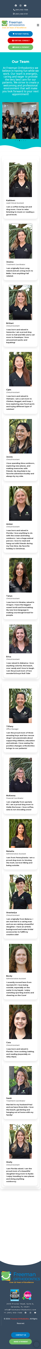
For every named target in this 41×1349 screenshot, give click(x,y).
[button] (38, 25)
